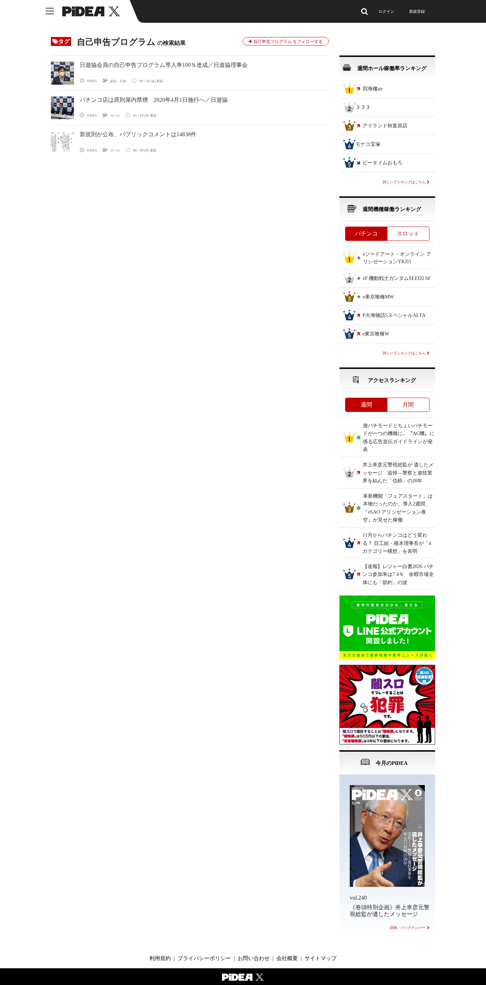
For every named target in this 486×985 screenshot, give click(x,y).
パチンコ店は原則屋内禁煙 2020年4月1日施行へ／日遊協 (154, 100)
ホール (115, 115)
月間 (408, 405)
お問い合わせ (254, 958)
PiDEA (92, 81)
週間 (366, 405)
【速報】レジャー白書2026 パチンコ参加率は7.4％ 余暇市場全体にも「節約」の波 (398, 574)
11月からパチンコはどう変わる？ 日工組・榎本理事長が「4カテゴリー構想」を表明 (397, 543)
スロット (408, 234)
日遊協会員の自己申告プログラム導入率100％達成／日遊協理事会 (164, 65)
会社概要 (287, 958)
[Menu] (54, 11)
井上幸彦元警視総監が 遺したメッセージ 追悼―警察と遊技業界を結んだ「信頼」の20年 (398, 473)
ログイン (386, 11)
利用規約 (160, 958)
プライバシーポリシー (204, 958)
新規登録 (417, 11)
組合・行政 (118, 81)
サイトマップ (321, 958)
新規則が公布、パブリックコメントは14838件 (138, 134)
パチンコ (366, 234)
